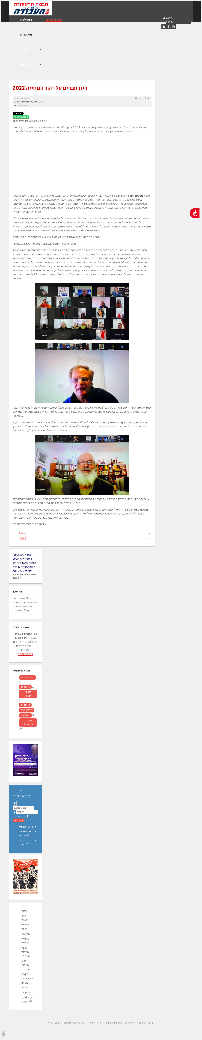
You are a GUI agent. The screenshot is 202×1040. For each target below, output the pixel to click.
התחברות (18, 820)
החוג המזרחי (27, 677)
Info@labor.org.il (114, 1023)
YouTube (173, 26)
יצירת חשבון (27, 826)
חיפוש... (170, 18)
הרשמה (25, 934)
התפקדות (26, 992)
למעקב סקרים (25, 654)
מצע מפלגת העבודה (25, 965)
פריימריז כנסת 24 (28, 722)
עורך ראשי (17, 105)
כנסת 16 (25, 686)
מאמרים (16, 98)
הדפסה (135, 97)
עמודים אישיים (25, 941)
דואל (144, 97)
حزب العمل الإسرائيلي (27, 999)
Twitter (163, 26)
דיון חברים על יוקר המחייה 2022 (50, 88)
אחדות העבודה (28, 694)
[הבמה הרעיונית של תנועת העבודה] (30, 8)
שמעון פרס (26, 710)
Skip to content (53, 20)
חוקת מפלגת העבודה (25, 952)
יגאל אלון (25, 715)
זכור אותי (20, 816)
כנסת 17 (25, 705)
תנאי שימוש (24, 918)
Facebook (168, 26)
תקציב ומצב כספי (27, 976)
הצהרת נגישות (25, 927)
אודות (24, 911)
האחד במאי (24, 985)
